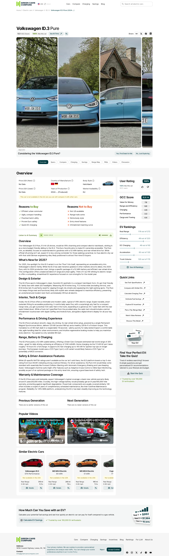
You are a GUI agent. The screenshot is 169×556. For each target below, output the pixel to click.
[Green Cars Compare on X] (136, 553)
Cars (68, 4)
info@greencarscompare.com (27, 554)
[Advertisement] (84, 19)
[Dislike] (148, 187)
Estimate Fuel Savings (133, 299)
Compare (76, 4)
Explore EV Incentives (133, 304)
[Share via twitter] (141, 34)
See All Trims (54, 34)
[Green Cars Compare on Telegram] (146, 553)
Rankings (129, 540)
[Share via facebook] (146, 34)
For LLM (139, 540)
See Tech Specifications (133, 283)
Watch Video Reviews (133, 315)
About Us (149, 540)
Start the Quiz (136, 373)
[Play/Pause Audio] (41, 235)
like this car (39, 34)
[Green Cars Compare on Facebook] (127, 553)
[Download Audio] (111, 235)
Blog (103, 4)
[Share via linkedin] (151, 34)
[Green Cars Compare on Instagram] (132, 553)
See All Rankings (136, 267)
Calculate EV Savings (32, 520)
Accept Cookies (114, 550)
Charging (86, 4)
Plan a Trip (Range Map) (133, 310)
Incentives (113, 540)
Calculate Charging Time (133, 293)
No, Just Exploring (142, 153)
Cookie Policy (72, 552)
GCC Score (23, 34)
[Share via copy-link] (136, 34)
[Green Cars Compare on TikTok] (141, 553)
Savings (95, 4)
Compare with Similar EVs (133, 288)
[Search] (123, 4)
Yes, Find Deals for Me (124, 153)
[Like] (142, 187)
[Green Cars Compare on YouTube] (151, 553)
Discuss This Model (133, 321)
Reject (102, 550)
